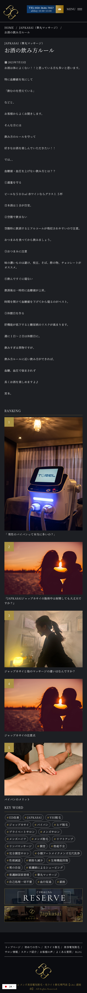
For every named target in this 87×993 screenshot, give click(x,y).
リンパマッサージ (19, 846)
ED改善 (13, 817)
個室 (41, 846)
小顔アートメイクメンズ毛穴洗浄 (57, 853)
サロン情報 (11, 952)
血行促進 (45, 882)
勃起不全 (58, 846)
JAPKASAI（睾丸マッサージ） (39, 28)
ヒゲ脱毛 (61, 825)
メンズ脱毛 (40, 839)
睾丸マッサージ (46, 875)
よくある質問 (64, 952)
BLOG (78, 952)
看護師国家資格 (18, 875)
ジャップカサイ (18, 825)
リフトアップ (63, 839)
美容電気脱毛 (72, 947)
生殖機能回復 (58, 860)
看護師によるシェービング (44, 867)
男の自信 (14, 867)
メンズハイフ (16, 839)
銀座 (61, 882)
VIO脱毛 (54, 817)
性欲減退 (14, 860)
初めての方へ (32, 947)
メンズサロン (50, 832)
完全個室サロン (18, 853)
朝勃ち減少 (34, 860)
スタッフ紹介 (29, 952)
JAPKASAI (33, 817)
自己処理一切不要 (19, 882)
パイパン (41, 825)
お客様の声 (46, 952)
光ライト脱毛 (52, 947)
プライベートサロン (21, 832)
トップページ (13, 947)
